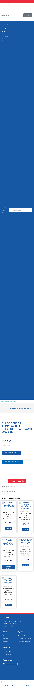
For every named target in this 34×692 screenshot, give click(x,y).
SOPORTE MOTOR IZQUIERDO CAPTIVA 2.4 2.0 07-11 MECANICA (25, 516)
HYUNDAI (4, 168)
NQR (3, 111)
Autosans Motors (8, 401)
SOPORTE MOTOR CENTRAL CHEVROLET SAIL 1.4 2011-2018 (8, 553)
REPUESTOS (5, 38)
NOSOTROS (4, 31)
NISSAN (4, 185)
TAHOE (4, 138)
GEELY (4, 163)
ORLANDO (5, 119)
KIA (3, 175)
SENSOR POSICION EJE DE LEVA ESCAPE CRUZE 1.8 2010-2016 (8, 592)
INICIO (5, 25)
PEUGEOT (5, 188)
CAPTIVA (4, 74)
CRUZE (4, 89)
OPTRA (4, 116)
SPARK (4, 136)
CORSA (4, 86)
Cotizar (8, 528)
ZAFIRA (4, 156)
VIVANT (4, 153)
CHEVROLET (7, 510)
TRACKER (5, 141)
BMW (3, 44)
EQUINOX (5, 91)
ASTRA (4, 67)
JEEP (3, 173)
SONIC (4, 133)
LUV (3, 94)
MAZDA (4, 178)
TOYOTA (4, 200)
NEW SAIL (5, 104)
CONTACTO (4, 210)
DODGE (4, 158)
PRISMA (4, 121)
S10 (3, 123)
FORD (3, 161)
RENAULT (4, 190)
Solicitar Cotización (12, 462)
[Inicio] (2, 408)
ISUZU (4, 171)
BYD (3, 52)
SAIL (3, 126)
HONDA (4, 165)
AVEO (3, 69)
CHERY (4, 59)
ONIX (3, 113)
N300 (3, 101)
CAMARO (4, 71)
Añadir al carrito (11, 453)
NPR (3, 109)
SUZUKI (4, 198)
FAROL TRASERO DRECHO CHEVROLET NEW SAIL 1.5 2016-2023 (8, 515)
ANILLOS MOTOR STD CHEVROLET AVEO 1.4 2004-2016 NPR (25, 552)
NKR (3, 106)
